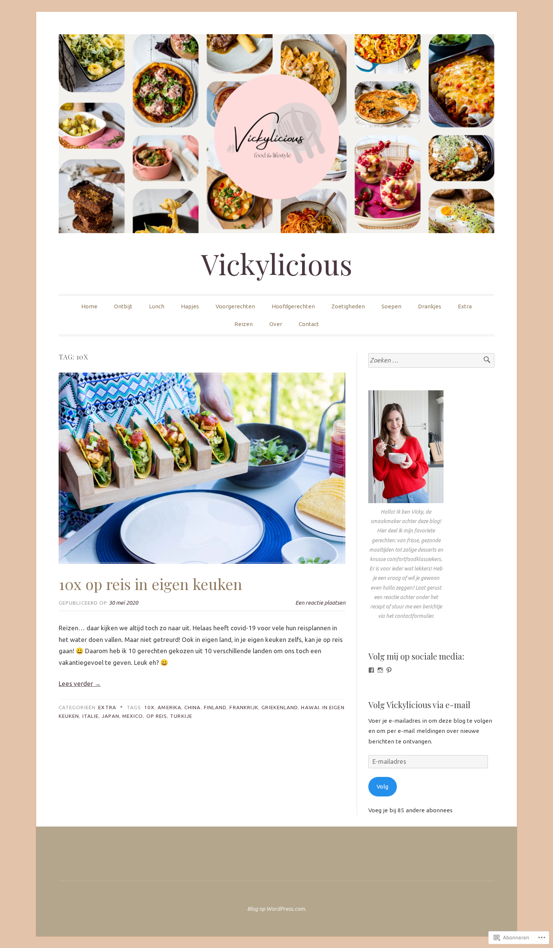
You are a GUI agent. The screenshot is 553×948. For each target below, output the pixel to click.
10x (149, 707)
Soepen (391, 306)
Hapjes (190, 306)
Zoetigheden (348, 306)
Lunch (156, 306)
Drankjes (429, 306)
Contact (309, 324)
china (192, 707)
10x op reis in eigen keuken (150, 584)
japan (110, 716)
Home (89, 306)
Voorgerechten (235, 306)
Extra (465, 306)
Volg (382, 786)
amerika (169, 707)
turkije (181, 716)
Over (275, 324)
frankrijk (243, 707)
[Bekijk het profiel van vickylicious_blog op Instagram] (380, 670)
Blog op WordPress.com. (276, 909)
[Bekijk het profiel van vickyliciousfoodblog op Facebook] (371, 670)
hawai (310, 707)
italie (90, 716)
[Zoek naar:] (431, 360)
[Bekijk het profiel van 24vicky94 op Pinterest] (389, 670)
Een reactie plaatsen (320, 602)
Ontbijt (123, 306)
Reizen (243, 324)
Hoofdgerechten (293, 306)
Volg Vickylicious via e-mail (419, 704)
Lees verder (80, 683)
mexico (132, 716)
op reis (156, 716)
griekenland (279, 707)
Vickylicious (276, 263)
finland (215, 707)
